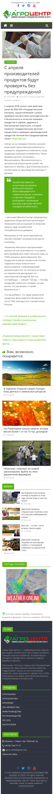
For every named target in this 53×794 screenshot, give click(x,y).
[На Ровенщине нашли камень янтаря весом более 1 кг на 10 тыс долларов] (26, 402)
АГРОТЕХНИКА (9, 694)
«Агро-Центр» (19, 138)
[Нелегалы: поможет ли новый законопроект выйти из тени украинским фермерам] (26, 442)
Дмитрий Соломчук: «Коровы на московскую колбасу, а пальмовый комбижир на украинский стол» (33, 545)
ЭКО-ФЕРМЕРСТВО (11, 707)
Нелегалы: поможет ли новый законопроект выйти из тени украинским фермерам (21, 471)
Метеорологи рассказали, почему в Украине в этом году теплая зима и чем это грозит (34, 497)
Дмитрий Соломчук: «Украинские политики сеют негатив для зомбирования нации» (34, 513)
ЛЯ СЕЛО (6, 720)
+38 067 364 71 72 (12, 745)
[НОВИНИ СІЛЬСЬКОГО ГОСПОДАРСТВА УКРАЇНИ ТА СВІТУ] (26, 11)
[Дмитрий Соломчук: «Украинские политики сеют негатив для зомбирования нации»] (11, 509)
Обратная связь (9, 754)
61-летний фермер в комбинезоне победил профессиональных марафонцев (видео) (24, 320)
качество (22, 97)
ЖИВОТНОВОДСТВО (11, 711)
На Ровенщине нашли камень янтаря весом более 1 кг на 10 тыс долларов (26, 430)
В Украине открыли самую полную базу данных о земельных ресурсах (25, 390)
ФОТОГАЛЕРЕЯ (9, 724)
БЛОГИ (8, 486)
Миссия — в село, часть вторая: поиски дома (32, 526)
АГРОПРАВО (10, 62)
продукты (16, 100)
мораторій (40, 97)
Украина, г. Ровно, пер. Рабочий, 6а (21, 741)
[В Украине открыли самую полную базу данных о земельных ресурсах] (26, 362)
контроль (31, 97)
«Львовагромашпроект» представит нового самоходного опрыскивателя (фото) (24, 339)
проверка (8, 100)
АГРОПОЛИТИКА (10, 698)
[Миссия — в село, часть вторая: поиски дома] (11, 525)
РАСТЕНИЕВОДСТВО (11, 716)
